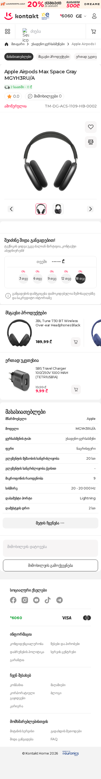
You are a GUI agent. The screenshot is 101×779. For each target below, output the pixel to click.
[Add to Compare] (91, 142)
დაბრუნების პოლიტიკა (27, 652)
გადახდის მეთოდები (66, 731)
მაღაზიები (58, 685)
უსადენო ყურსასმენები (47, 44)
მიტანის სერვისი (22, 731)
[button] (82, 16)
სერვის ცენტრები (63, 652)
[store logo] (21, 16)
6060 (66, 16)
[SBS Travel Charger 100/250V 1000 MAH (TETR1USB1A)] (19, 380)
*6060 (16, 617)
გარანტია (17, 660)
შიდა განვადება (21, 739)
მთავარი (17, 44)
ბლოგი (56, 693)
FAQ (54, 739)
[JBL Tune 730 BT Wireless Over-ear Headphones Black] (19, 333)
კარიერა (16, 706)
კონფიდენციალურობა (26, 644)
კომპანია (16, 685)
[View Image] (41, 209)
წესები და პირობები (65, 644)
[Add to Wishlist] (91, 127)
